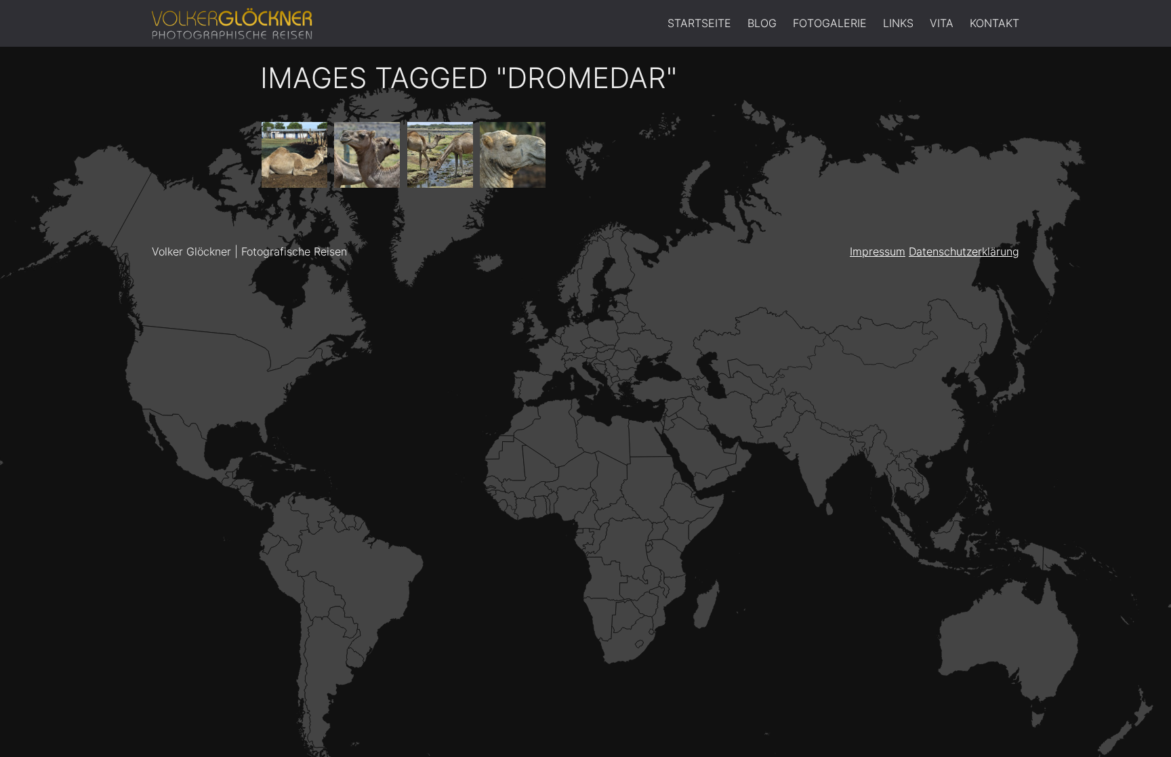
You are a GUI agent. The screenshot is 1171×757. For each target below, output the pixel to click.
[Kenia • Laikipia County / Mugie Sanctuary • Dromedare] (440, 155)
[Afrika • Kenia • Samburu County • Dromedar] (513, 155)
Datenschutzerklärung (964, 251)
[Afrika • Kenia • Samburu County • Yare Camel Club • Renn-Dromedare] (294, 155)
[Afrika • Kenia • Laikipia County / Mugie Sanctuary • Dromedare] (367, 155)
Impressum (877, 251)
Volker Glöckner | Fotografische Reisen (249, 251)
